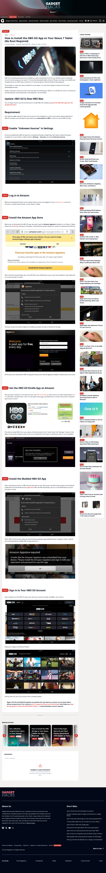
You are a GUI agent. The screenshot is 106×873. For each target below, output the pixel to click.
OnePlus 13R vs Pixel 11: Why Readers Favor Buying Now (89, 238)
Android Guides (33, 21)
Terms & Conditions (7, 845)
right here (30, 487)
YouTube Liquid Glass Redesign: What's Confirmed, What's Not (90, 261)
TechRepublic (39, 861)
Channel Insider (85, 861)
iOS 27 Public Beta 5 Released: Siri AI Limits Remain (91, 467)
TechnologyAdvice (21, 861)
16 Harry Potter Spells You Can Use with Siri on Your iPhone (83, 821)
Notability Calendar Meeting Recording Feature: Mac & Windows (89, 397)
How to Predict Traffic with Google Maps (78, 824)
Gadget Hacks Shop (12, 21)
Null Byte (28, 17)
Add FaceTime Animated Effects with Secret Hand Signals (83, 827)
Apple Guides (23, 21)
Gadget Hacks (12, 17)
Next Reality (21, 17)
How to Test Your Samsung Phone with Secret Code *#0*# (83, 830)
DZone (101, 861)
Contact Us (26, 845)
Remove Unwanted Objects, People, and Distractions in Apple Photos (84, 814)
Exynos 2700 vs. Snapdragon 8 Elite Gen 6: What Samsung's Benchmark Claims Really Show (90, 56)
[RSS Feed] (13, 828)
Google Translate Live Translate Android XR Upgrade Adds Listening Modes (90, 105)
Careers (55, 845)
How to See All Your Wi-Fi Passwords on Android (80, 811)
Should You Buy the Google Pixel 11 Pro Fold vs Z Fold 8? (90, 515)
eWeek (54, 861)
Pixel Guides (62, 21)
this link (16, 226)
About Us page (31, 823)
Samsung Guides (72, 21)
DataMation (68, 861)
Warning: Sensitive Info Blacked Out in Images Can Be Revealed (84, 839)
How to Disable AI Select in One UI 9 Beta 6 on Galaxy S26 (91, 421)
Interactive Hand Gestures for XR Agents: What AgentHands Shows (91, 372)
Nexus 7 (53, 12)
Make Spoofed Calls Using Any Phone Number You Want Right (84, 836)
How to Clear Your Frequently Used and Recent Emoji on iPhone (84, 833)
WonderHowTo (4, 17)
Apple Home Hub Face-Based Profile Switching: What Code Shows (89, 301)
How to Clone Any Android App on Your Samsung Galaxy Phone (84, 818)
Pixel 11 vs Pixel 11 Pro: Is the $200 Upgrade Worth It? (91, 347)
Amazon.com (60, 202)
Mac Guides (53, 21)
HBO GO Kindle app (43, 395)
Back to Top (97, 848)
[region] (40, 161)
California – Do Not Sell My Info (38, 845)
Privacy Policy (18, 845)
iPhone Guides (44, 21)
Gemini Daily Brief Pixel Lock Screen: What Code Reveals (89, 160)
